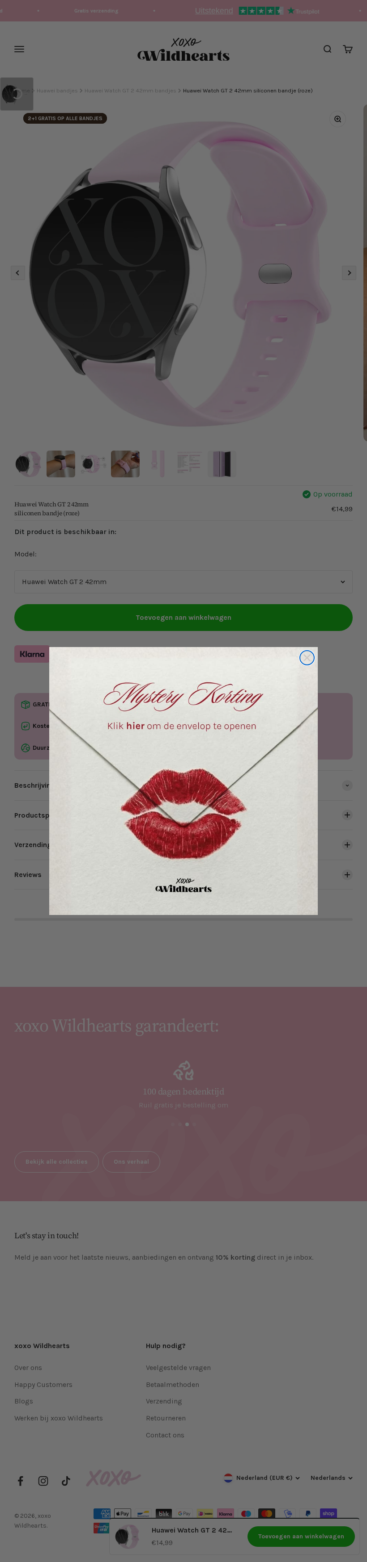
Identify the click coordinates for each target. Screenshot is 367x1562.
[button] (183, 781)
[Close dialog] (307, 658)
